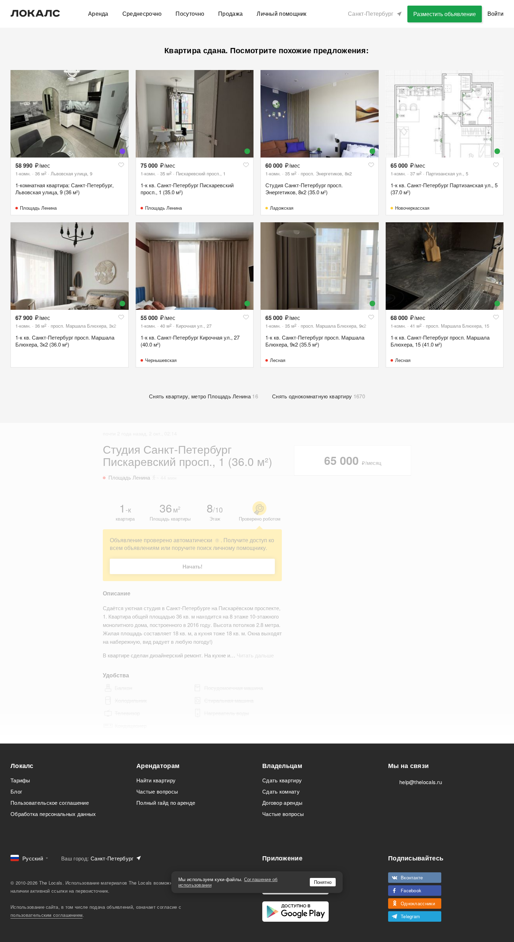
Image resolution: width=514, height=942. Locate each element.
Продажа (230, 13)
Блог (16, 791)
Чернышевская (161, 360)
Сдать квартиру (282, 780)
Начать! (192, 566)
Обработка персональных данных (53, 813)
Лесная (277, 360)
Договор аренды (282, 802)
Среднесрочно (142, 13)
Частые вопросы (157, 791)
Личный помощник (282, 13)
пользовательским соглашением (46, 915)
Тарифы (20, 780)
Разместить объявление (444, 14)
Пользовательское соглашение (49, 802)
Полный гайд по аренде (165, 802)
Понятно (322, 882)
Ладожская (281, 207)
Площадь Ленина (38, 207)
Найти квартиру (156, 780)
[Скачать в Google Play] (295, 911)
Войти (495, 13)
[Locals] (35, 13)
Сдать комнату (281, 791)
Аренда (98, 13)
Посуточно (190, 13)
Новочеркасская (412, 207)
